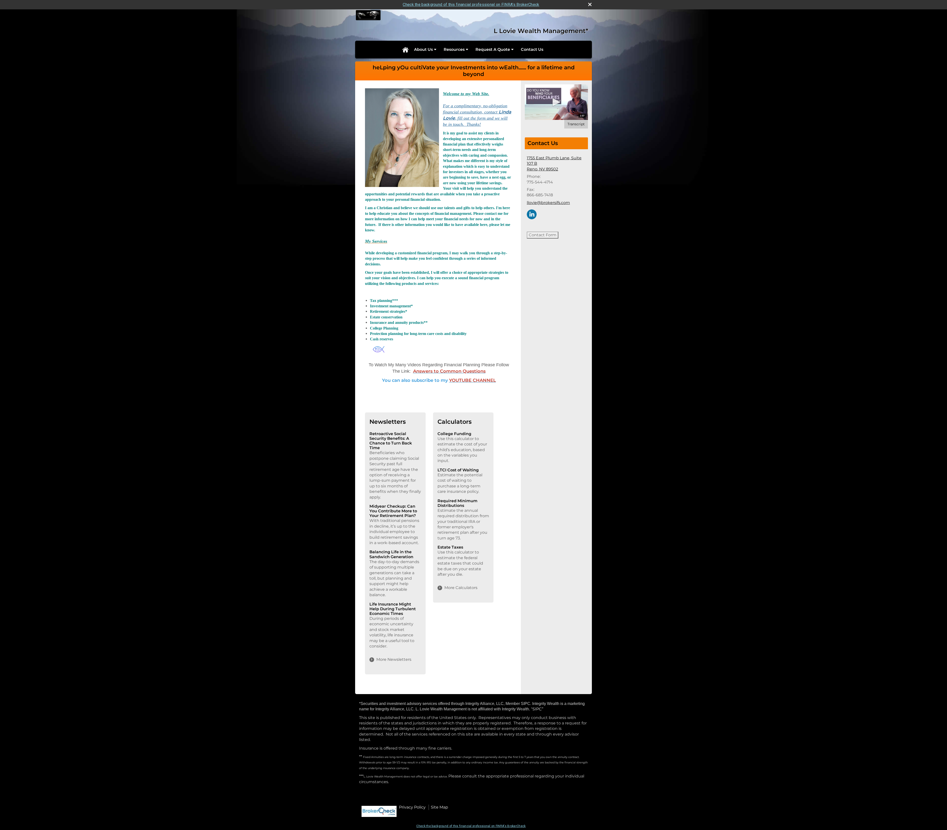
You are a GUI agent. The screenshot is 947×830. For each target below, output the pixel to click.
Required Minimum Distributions (457, 503)
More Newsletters (393, 659)
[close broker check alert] (590, 4)
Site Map (439, 807)
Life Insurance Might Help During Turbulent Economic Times (392, 609)
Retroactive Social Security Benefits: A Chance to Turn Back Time (390, 440)
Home (405, 49)
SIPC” (537, 709)
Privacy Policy (412, 807)
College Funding (454, 433)
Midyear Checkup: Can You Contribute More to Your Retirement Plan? (393, 511)
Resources (454, 49)
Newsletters (387, 421)
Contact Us (532, 49)
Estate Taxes (450, 547)
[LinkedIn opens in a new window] (532, 214)
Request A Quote (492, 49)
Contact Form (542, 235)
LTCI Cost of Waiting (458, 470)
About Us (423, 49)
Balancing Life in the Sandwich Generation (391, 554)
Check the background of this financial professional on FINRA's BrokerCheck (471, 4)
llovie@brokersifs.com (548, 202)
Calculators (454, 421)
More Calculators (460, 587)
